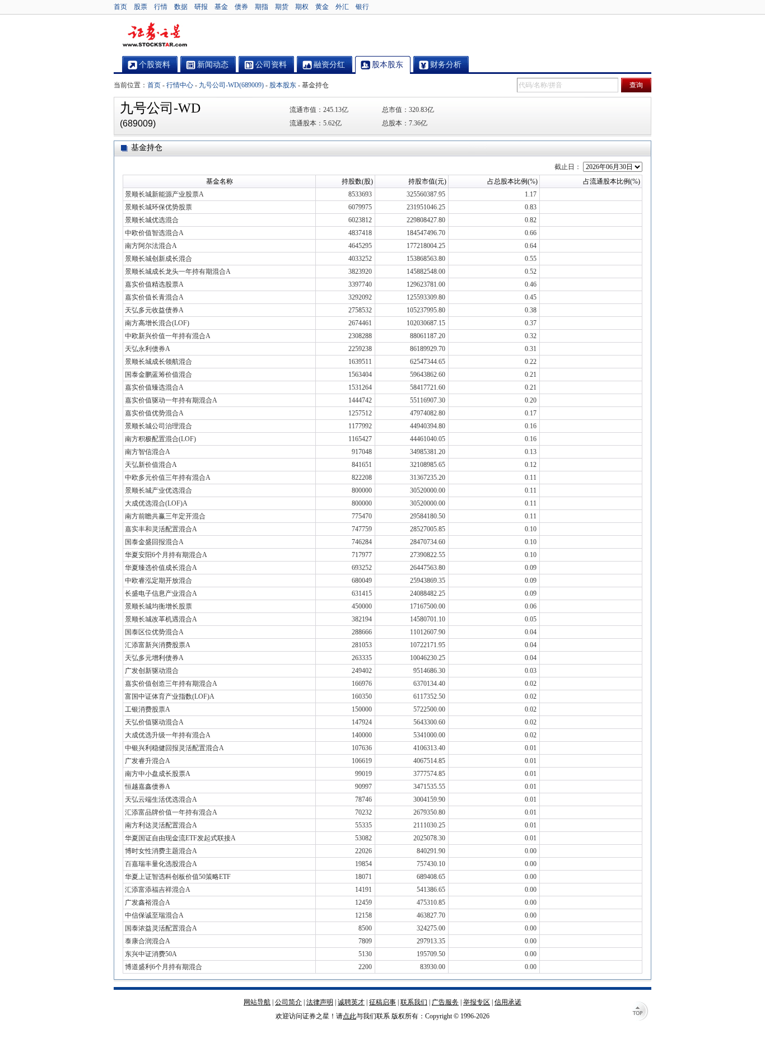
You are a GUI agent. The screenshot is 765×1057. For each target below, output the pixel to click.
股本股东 (282, 85)
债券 (241, 7)
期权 (302, 7)
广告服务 (445, 1002)
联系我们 (413, 1002)
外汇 (342, 7)
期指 (261, 7)
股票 (140, 7)
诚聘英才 (351, 1002)
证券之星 (154, 35)
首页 (120, 7)
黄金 (322, 7)
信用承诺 (508, 1002)
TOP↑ (640, 1012)
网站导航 (257, 1002)
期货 (281, 7)
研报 (201, 7)
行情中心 (179, 85)
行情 (160, 7)
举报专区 (476, 1002)
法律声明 (319, 1002)
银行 (362, 7)
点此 (349, 1016)
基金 (221, 7)
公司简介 (288, 1002)
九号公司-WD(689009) (231, 85)
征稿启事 (382, 1002)
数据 (181, 7)
